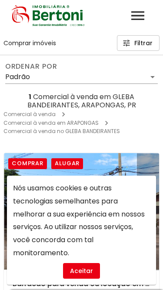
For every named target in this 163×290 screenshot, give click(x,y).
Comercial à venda (29, 114)
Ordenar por (31, 66)
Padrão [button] (17, 77)
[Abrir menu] (138, 16)
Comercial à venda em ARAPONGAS (51, 123)
